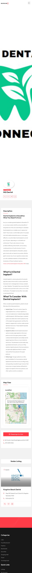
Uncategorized (5, 560)
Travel (2, 557)
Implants (8, 190)
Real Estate (4, 548)
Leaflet (11, 423)
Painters (3, 545)
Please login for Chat (17, 434)
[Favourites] (8, 196)
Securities (3, 551)
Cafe (2, 540)
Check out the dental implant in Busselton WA (14, 263)
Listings (3, 569)
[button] (19, 406)
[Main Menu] (29, 3)
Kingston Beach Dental (12, 489)
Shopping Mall (4, 554)
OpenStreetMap (18, 423)
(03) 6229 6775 (10, 498)
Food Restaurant (5, 543)
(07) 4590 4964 (9, 443)
